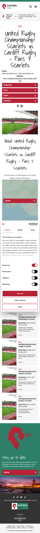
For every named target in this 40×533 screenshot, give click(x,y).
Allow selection (20, 300)
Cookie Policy (29, 526)
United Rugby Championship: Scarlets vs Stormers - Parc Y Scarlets (27, 400)
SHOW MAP (8, 201)
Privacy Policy (20, 526)
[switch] (35, 271)
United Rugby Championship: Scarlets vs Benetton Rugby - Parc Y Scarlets (27, 318)
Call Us (6, 90)
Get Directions (8, 85)
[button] (35, 6)
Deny (20, 307)
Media (18, 528)
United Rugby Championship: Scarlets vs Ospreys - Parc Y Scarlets (27, 345)
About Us (24, 528)
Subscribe (6, 472)
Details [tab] (20, 230)
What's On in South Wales (9, 16)
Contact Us (31, 528)
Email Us (6, 95)
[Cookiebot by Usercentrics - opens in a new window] (29, 224)
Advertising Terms (11, 528)
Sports (20, 26)
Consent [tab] (7, 230)
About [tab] (33, 230)
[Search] (30, 6)
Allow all (20, 293)
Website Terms (11, 526)
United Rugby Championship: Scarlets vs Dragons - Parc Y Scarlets (27, 373)
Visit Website (7, 101)
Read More (20, 335)
